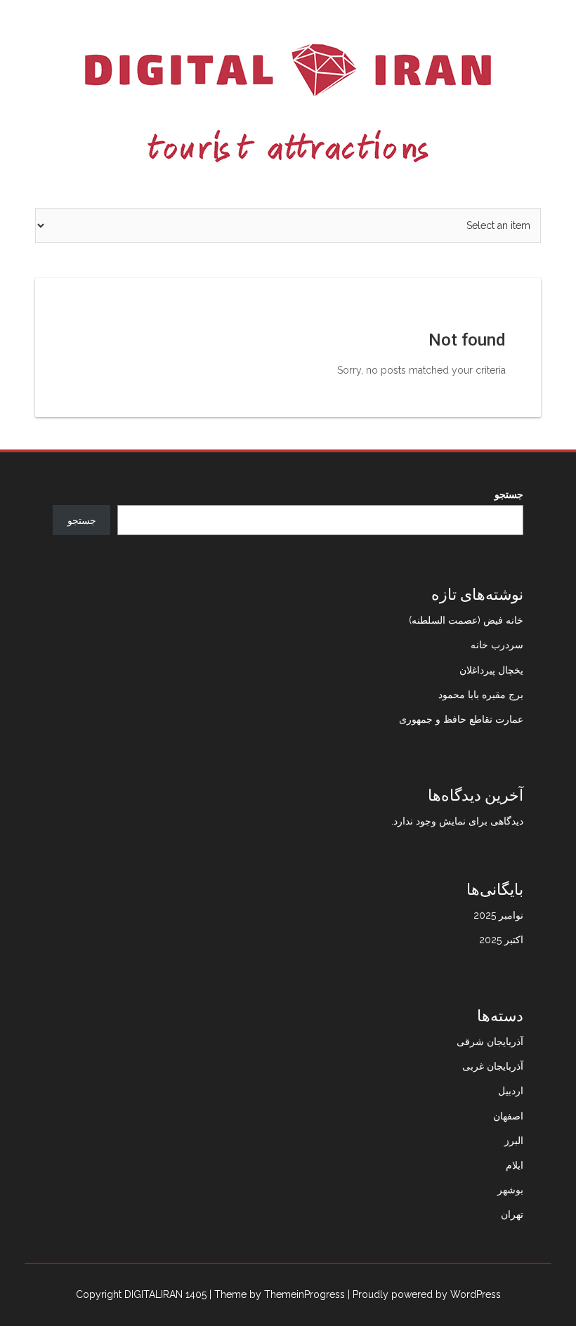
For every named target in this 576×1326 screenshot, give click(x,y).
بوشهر (510, 1189)
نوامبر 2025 (498, 915)
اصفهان (508, 1116)
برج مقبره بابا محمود (480, 694)
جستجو (509, 494)
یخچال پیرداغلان (491, 670)
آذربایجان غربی (492, 1066)
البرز (513, 1140)
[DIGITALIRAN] (288, 103)
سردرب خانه (497, 644)
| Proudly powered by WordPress (424, 1294)
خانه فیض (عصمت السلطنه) (466, 620)
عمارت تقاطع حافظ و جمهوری (461, 719)
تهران (512, 1214)
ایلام (514, 1165)
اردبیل (510, 1090)
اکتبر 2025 (501, 939)
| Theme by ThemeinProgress (277, 1294)
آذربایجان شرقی (490, 1041)
